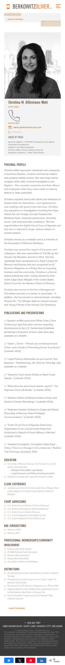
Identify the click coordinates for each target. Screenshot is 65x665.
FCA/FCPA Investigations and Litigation (40, 142)
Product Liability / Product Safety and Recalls (25, 150)
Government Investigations (18, 144)
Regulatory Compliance (17, 153)
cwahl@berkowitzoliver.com (26, 127)
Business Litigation (15, 142)
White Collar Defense (36, 153)
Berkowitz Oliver (32, 6)
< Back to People (15, 19)
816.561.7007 (8, 6)
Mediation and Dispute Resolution (21, 147)
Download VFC (16, 132)
